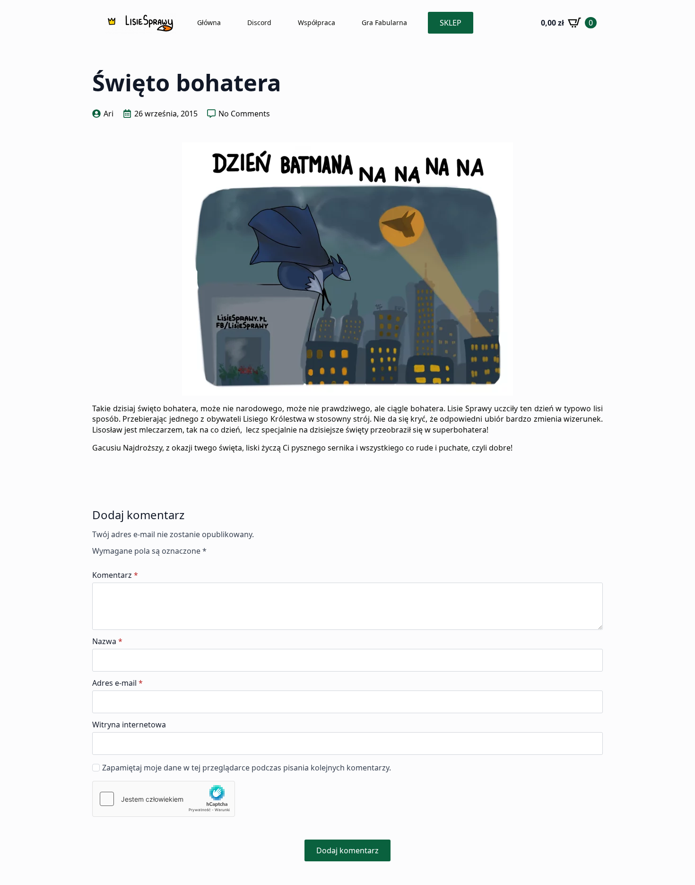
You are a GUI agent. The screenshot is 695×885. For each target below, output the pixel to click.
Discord (259, 22)
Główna (209, 22)
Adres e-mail (117, 683)
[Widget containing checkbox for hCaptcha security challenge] (163, 799)
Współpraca (316, 22)
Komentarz (115, 575)
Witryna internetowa (129, 724)
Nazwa (107, 641)
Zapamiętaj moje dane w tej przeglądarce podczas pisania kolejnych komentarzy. (246, 767)
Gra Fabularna (384, 22)
